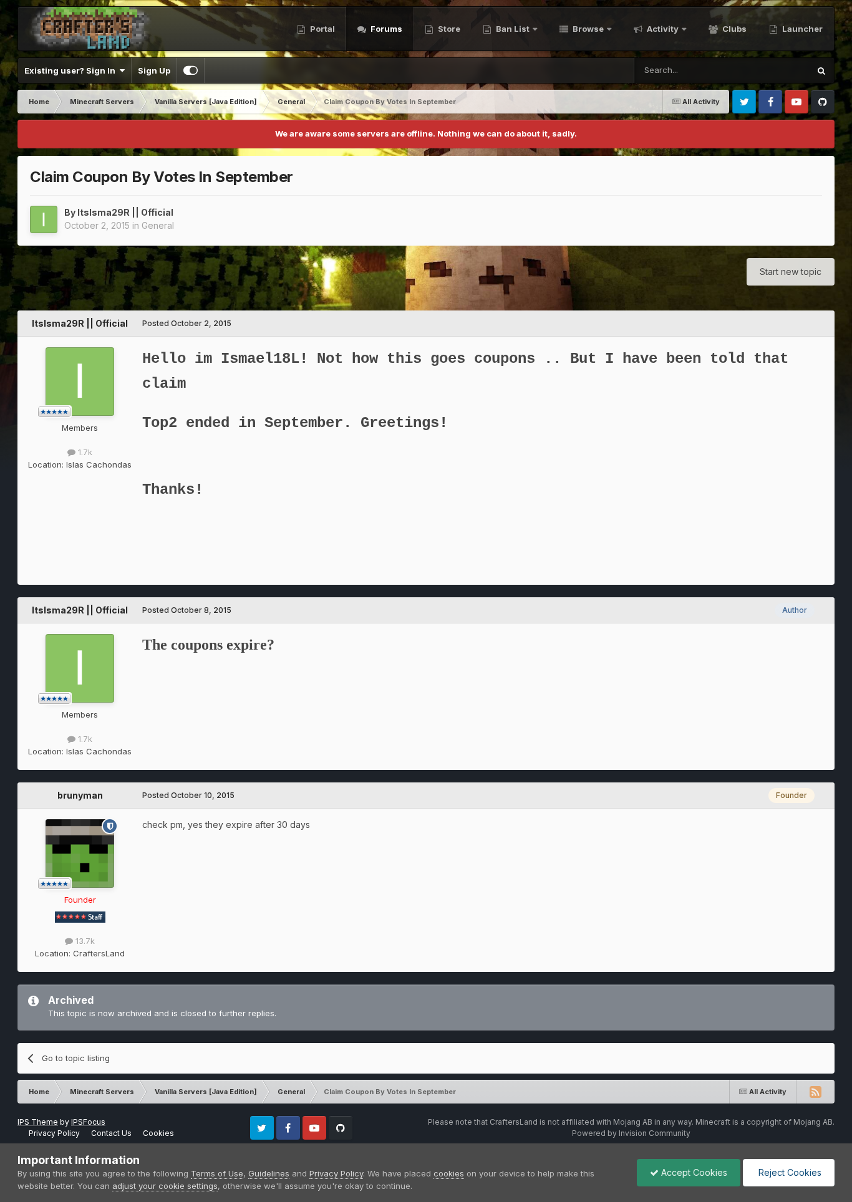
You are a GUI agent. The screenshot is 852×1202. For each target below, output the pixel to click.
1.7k (83, 452)
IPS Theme (37, 1122)
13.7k (84, 941)
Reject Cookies (788, 1172)
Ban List (512, 29)
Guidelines (268, 1173)
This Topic (772, 70)
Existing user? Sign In (71, 70)
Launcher (801, 29)
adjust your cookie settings (165, 1186)
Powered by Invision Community (631, 1133)
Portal (321, 29)
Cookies (158, 1133)
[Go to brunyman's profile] (80, 853)
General (158, 225)
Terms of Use (217, 1173)
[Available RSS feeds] (815, 1091)
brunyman (80, 795)
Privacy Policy (54, 1133)
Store (448, 29)
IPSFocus (88, 1122)
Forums (385, 29)
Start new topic (790, 271)
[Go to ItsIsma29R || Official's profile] (43, 219)
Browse (587, 29)
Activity (662, 29)
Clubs (733, 29)
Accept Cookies (693, 1172)
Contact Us (111, 1133)
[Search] (821, 70)
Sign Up (154, 70)
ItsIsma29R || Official (125, 212)
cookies (448, 1173)
